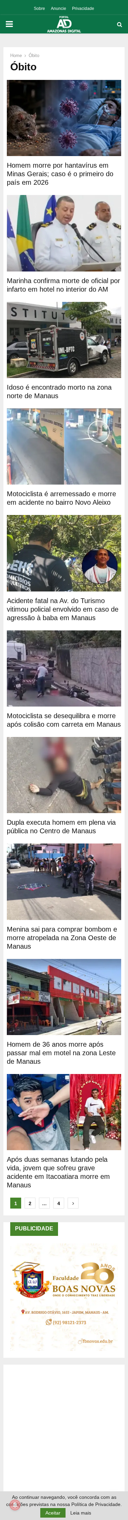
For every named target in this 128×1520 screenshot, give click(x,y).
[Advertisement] (64, 1435)
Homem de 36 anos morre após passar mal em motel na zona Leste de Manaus (61, 1053)
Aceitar (52, 1513)
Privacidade (83, 8)
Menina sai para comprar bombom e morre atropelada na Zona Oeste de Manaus (62, 937)
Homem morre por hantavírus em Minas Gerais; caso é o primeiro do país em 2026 (60, 174)
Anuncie (58, 8)
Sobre (39, 8)
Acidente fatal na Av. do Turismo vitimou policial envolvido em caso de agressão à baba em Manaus (62, 609)
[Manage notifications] (15, 1505)
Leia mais (80, 1512)
